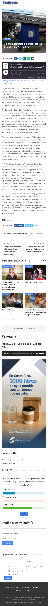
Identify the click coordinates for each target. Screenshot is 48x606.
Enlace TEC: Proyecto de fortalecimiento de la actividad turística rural (35, 249)
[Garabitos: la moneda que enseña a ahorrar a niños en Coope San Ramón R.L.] (35, 300)
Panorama (15, 587)
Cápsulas (18, 591)
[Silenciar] (37, 354)
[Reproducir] (5, 354)
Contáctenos (28, 591)
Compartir (40, 77)
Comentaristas (26, 587)
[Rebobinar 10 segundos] (11, 73)
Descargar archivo (9, 81)
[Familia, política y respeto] (35, 272)
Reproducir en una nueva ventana (30, 81)
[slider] (42, 353)
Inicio (7, 587)
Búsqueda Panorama (15, 554)
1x (16, 73)
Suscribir (30, 77)
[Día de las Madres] (12, 300)
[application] (24, 353)
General (8, 39)
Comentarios (7, 266)
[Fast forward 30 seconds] (20, 73)
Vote (24, 514)
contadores (10, 220)
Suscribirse (7, 543)
